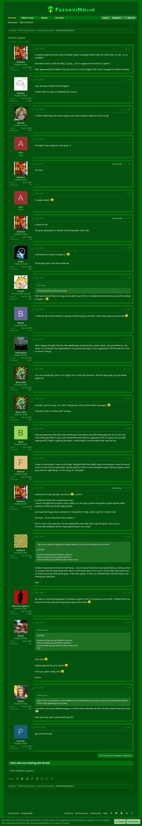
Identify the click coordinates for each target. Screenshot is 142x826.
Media (44, 17)
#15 (128, 458)
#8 (129, 248)
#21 (128, 727)
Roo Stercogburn (21, 606)
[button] (36, 18)
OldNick (21, 550)
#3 (129, 109)
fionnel (20, 471)
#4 (129, 139)
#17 (128, 537)
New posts (12, 22)
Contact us (68, 813)
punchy (21, 740)
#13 (128, 398)
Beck (20, 441)
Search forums (26, 22)
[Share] (125, 48)
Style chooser (13, 813)
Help (105, 813)
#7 (129, 218)
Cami (20, 261)
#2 (129, 79)
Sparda (20, 122)
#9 (129, 278)
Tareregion (20, 352)
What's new (27, 17)
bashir (20, 701)
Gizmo (20, 635)
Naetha (21, 93)
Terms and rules (81, 813)
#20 (128, 688)
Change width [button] (27, 813)
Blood (21, 322)
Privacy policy (95, 813)
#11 (128, 339)
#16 (128, 488)
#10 (128, 309)
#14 (128, 428)
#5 (129, 164)
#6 (129, 193)
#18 (128, 593)
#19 (128, 622)
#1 (129, 48)
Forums (12, 17)
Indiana (13, 41)
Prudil (21, 291)
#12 (128, 369)
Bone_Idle (21, 382)
